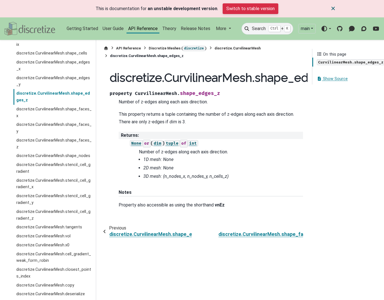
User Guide (113, 28)
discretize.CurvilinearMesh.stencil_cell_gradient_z (53, 215)
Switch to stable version (250, 8)
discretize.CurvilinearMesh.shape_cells (51, 53)
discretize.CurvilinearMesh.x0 (42, 245)
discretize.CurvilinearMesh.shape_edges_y (53, 81)
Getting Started (82, 28)
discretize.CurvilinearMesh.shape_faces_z (54, 143)
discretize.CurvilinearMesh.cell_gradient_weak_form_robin (53, 257)
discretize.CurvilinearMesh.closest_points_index (53, 273)
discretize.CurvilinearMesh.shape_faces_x (54, 112)
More (221, 28)
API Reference (143, 28)
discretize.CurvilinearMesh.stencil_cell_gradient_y (53, 199)
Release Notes (195, 28)
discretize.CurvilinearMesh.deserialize (50, 294)
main (305, 28)
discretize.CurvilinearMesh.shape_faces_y (54, 128)
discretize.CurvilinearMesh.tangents (49, 227)
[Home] (106, 48)
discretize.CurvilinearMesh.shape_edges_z (53, 97)
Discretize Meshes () (178, 48)
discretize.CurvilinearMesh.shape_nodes (53, 156)
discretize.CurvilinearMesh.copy (45, 285)
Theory (169, 28)
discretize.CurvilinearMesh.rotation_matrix (54, 41)
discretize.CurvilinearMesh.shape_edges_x (53, 66)
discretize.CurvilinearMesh (237, 48)
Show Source (335, 79)
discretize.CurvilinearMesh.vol (43, 236)
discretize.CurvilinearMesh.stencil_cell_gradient (53, 168)
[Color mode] (326, 28)
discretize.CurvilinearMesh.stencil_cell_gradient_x (53, 184)
